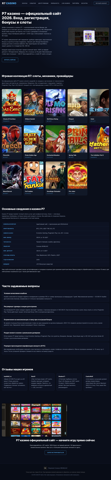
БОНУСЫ (24, 3)
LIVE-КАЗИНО (66, 3)
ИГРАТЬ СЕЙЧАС (10, 60)
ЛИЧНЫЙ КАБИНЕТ (101, 3)
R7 (9, 3)
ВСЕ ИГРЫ (84, 3)
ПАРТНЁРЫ (75, 3)
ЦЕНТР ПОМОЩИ (43, 3)
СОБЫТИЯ (33, 3)
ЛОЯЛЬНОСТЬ (55, 3)
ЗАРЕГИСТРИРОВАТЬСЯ (55, 452)
